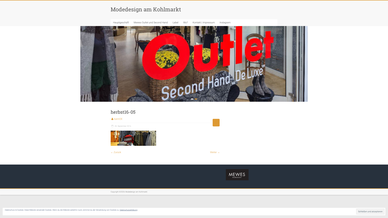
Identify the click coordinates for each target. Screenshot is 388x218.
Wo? (185, 22)
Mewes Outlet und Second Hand (151, 22)
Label (175, 22)
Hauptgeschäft (121, 22)
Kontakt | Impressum (204, 22)
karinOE (118, 118)
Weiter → (215, 152)
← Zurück (116, 152)
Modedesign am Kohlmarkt (146, 9)
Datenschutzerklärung (128, 210)
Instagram (225, 22)
